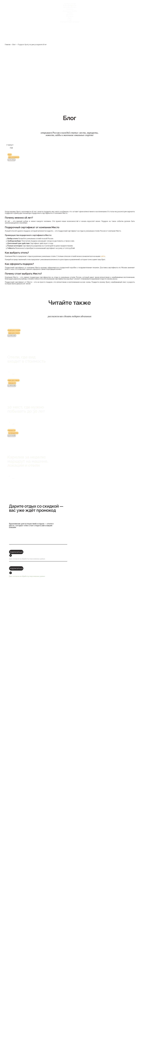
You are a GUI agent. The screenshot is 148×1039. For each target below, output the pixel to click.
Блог (14, 44)
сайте (103, 256)
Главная (7, 44)
